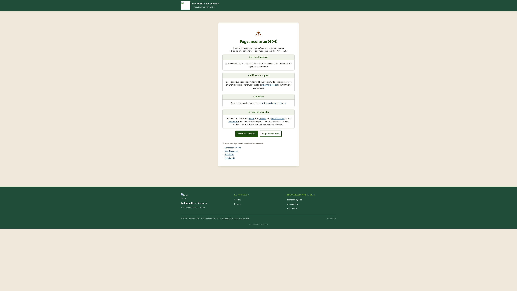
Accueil (237, 200)
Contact (237, 204)
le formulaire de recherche (274, 103)
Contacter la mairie (233, 148)
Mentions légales (294, 200)
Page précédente (270, 133)
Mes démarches (231, 151)
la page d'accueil (270, 85)
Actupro (264, 224)
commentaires (277, 118)
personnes (233, 121)
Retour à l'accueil (247, 133)
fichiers (262, 118)
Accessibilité (292, 204)
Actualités (229, 154)
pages (251, 118)
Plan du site (230, 158)
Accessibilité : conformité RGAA (235, 218)
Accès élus (331, 218)
